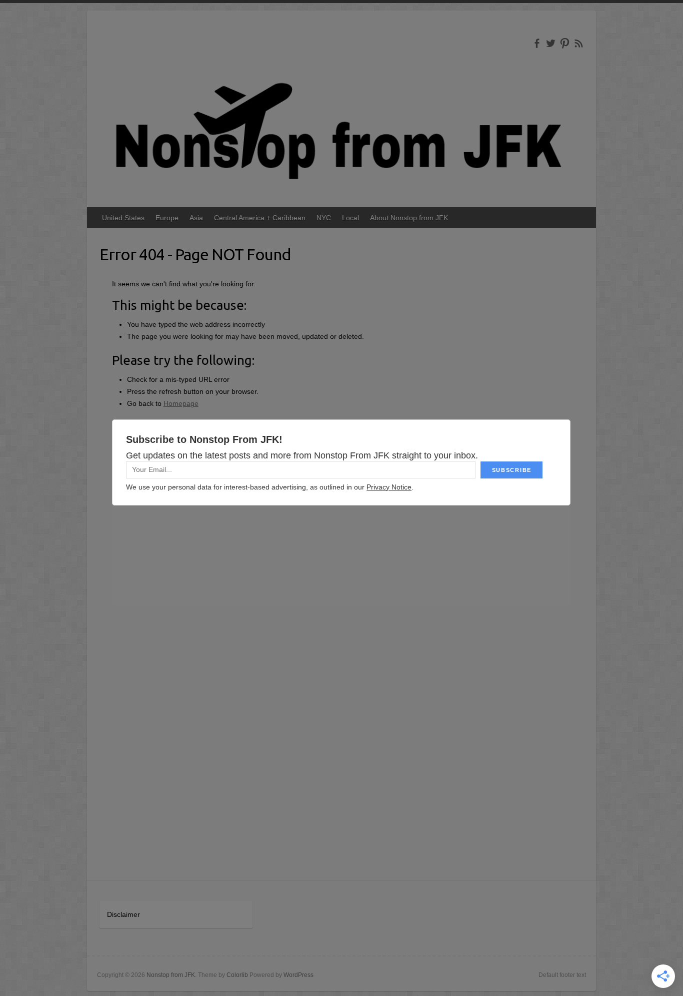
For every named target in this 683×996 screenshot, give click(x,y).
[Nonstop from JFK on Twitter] (551, 43)
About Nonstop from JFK (409, 218)
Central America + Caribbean (260, 218)
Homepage (181, 403)
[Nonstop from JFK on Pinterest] (565, 43)
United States (123, 218)
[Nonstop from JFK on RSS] (579, 43)
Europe (167, 218)
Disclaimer (123, 914)
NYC (323, 218)
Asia (196, 218)
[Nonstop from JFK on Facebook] (537, 43)
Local (350, 218)
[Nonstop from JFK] (341, 128)
